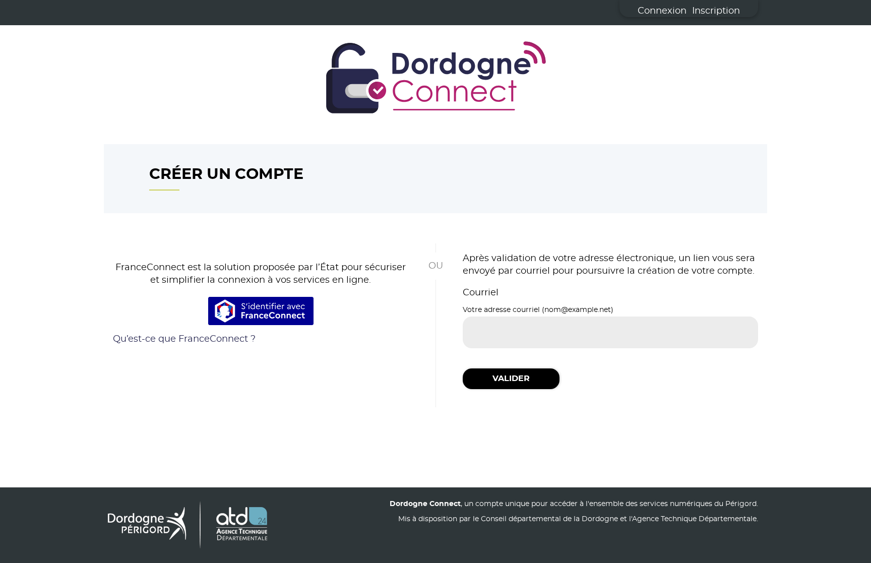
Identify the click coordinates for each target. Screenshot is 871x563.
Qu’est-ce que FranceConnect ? (184, 339)
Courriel (481, 292)
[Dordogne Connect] (435, 79)
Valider (511, 378)
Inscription (716, 11)
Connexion (662, 11)
